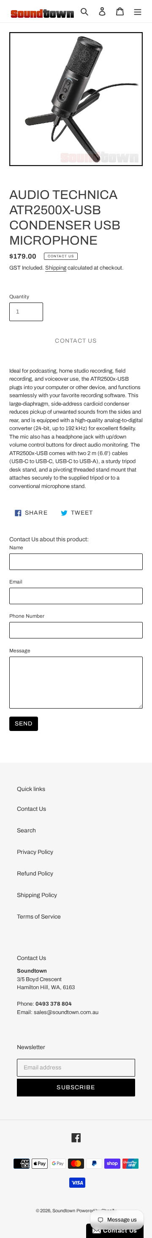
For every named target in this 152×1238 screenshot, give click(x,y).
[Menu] (138, 11)
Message (19, 651)
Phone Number (26, 616)
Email (15, 582)
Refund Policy (35, 873)
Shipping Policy (37, 895)
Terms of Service (39, 917)
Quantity (19, 297)
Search (26, 830)
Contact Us (31, 809)
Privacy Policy (35, 852)
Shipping (55, 268)
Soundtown (63, 1210)
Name (16, 548)
